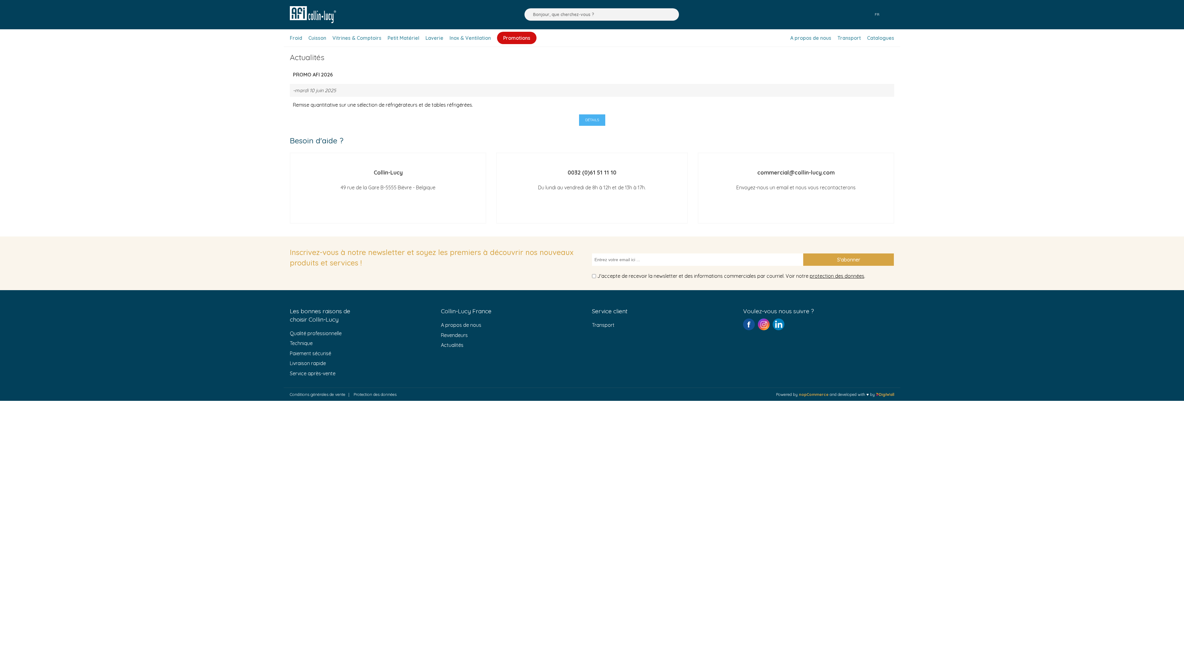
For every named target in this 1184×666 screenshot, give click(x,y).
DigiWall (886, 394)
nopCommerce (813, 394)
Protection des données (375, 394)
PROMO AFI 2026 (313, 75)
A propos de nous (461, 325)
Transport (603, 325)
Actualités (452, 345)
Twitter (778, 324)
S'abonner (848, 260)
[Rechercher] (527, 14)
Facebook (749, 324)
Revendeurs (454, 335)
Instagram (764, 324)
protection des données (837, 276)
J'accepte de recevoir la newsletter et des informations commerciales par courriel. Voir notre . (731, 276)
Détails (592, 119)
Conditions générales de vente (317, 394)
